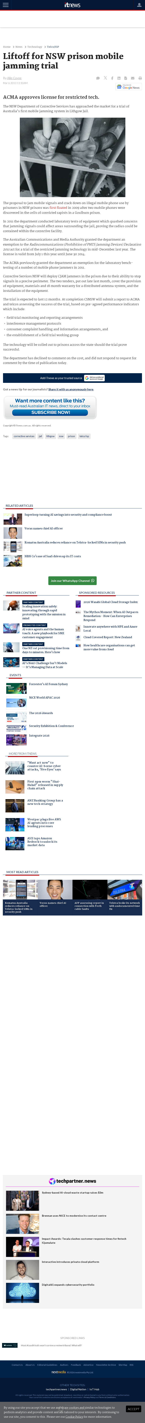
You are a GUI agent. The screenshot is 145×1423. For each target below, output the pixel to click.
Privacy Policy (89, 1397)
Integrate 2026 (39, 736)
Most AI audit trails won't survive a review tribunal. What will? (51, 1345)
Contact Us (17, 1364)
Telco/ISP (53, 47)
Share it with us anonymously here (70, 389)
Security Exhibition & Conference (51, 726)
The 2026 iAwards (41, 714)
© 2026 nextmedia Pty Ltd (80, 1372)
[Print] (139, 78)
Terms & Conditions (107, 1397)
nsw (61, 436)
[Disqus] (72, 969)
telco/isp (84, 436)
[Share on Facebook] (113, 78)
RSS (131, 1364)
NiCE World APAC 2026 (44, 698)
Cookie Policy (74, 1417)
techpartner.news (56, 1389)
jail (40, 436)
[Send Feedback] (126, 78)
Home (7, 47)
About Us (30, 1364)
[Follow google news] (128, 86)
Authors (64, 1364)
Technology (34, 47)
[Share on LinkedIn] (119, 78)
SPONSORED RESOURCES (97, 592)
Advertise (88, 1364)
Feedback (76, 1364)
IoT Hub (94, 1389)
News (18, 47)
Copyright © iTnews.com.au (17, 425)
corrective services (24, 436)
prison (71, 436)
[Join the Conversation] (98, 78)
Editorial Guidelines (47, 1364)
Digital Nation (78, 1389)
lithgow (50, 436)
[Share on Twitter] (106, 78)
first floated (58, 208)
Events (15, 675)
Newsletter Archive (106, 1364)
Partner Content (21, 592)
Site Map (123, 1364)
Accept (133, 1409)
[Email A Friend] (133, 78)
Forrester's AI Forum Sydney (48, 685)
